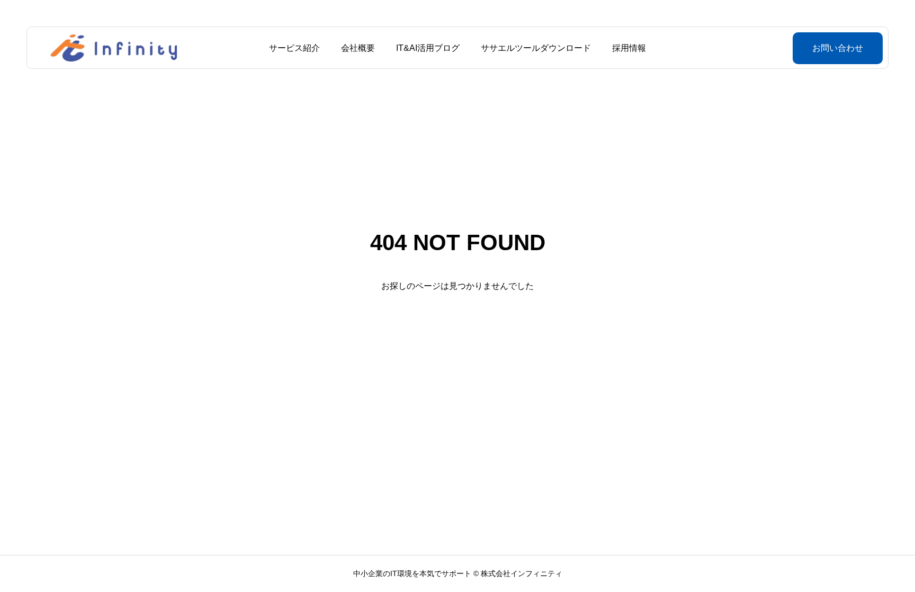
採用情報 (629, 47)
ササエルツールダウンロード (536, 47)
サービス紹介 (294, 47)
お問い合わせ (837, 47)
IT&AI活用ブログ (428, 47)
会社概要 (358, 47)
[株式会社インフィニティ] (114, 47)
